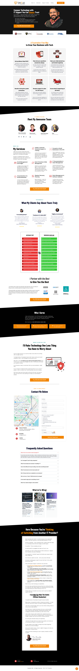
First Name (43, 399)
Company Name (44, 407)
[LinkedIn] (24, 137)
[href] (26, 411)
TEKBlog (52, 2)
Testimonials (38, 2)
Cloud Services (45, 419)
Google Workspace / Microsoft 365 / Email (49, 422)
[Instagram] (21, 137)
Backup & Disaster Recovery (47, 420)
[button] (27, 505)
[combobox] (53, 428)
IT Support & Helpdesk (46, 416)
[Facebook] (19, 137)
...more (28, 514)
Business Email (44, 403)
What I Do (33, 2)
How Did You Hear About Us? (46, 425)
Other (44, 423)
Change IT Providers (45, 2)
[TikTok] (26, 137)
